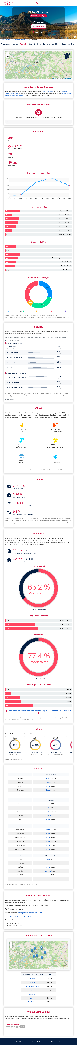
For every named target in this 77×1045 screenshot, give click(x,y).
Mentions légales (32, 1041)
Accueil (3, 40)
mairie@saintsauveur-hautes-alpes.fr (30, 913)
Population (23, 44)
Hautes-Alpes (24, 40)
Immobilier (55, 44)
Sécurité (32, 44)
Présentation (5, 44)
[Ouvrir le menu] (74, 2)
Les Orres (48, 871)
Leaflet (55, 78)
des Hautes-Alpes (48, 92)
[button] (7, 53)
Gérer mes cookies (56, 1041)
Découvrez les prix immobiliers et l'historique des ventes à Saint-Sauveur (39, 710)
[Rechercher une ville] (37, 3)
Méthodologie (10, 400)
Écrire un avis (38, 26)
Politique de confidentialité (44, 1041)
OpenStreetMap (67, 78)
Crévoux (32, 998)
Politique (63, 44)
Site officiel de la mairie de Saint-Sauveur (18, 916)
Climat (39, 44)
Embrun (48, 782)
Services (71, 44)
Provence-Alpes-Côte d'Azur (12, 40)
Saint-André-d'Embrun (32, 986)
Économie (46, 44)
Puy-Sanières (32, 1002)
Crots (32, 990)
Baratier (47, 778)
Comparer (14, 44)
